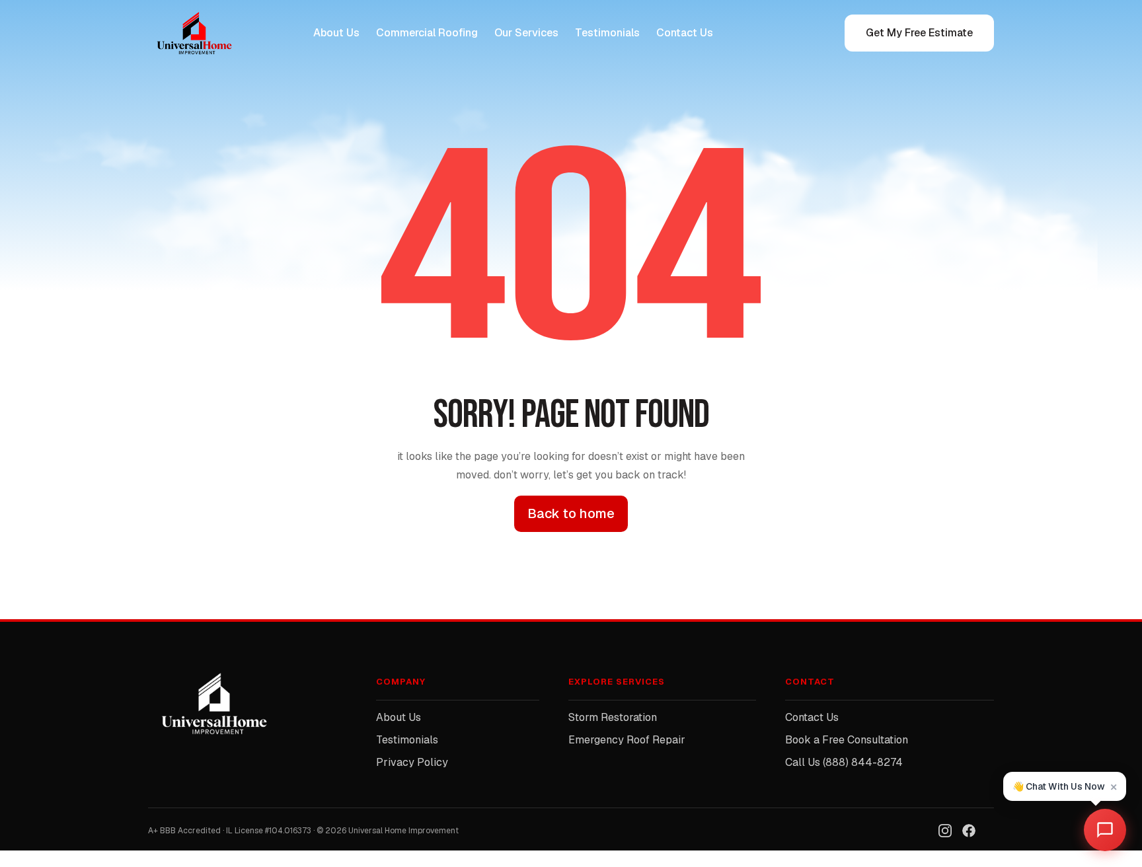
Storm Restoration (612, 717)
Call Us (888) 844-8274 (844, 762)
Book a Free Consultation (846, 740)
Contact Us (684, 33)
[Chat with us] (1105, 830)
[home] (201, 33)
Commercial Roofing (427, 33)
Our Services (526, 33)
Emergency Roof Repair (626, 740)
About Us (336, 33)
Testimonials (607, 33)
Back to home (571, 513)
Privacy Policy (412, 762)
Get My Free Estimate (919, 33)
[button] (1064, 786)
